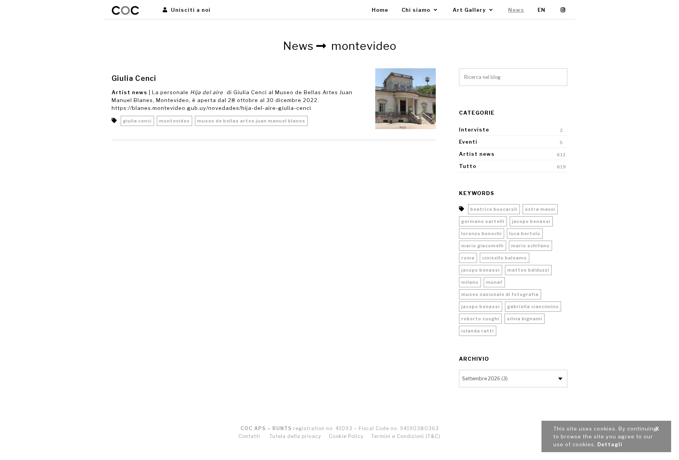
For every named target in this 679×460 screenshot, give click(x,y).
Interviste (474, 129)
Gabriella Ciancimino (533, 306)
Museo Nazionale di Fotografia (500, 294)
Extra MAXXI (540, 209)
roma (468, 258)
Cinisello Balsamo (504, 258)
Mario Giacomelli (482, 245)
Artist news (129, 92)
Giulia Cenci (134, 78)
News (516, 10)
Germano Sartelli (483, 221)
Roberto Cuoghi (480, 318)
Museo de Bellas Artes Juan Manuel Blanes (251, 121)
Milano (470, 282)
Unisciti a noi (190, 10)
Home (380, 10)
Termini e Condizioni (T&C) (405, 436)
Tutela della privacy (295, 436)
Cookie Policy (346, 436)
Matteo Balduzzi (528, 270)
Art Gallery (470, 10)
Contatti (249, 436)
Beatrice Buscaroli (494, 209)
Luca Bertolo (524, 233)
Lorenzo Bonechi (481, 233)
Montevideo (174, 121)
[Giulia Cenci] (405, 98)
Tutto (467, 166)
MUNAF (494, 282)
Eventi (468, 142)
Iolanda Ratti (477, 331)
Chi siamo (417, 10)
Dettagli (609, 444)
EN (541, 10)
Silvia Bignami (524, 318)
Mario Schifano (530, 245)
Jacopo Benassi (531, 221)
